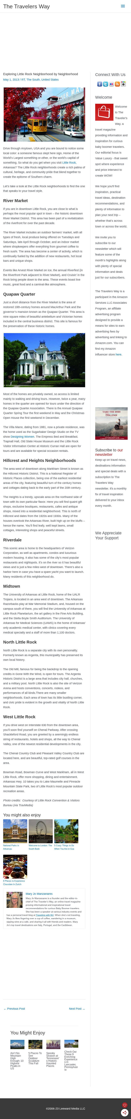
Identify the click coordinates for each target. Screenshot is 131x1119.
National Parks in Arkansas (11, 847)
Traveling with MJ (45, 915)
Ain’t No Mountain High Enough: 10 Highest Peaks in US (16, 1061)
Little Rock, (69, 162)
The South (33, 79)
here (118, 354)
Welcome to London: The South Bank (40, 847)
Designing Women (22, 436)
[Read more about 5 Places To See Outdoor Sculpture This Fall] (35, 1044)
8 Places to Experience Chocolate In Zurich (14, 882)
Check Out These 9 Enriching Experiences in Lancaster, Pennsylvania (71, 1060)
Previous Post (14, 1008)
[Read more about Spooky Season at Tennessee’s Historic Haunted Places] (53, 1044)
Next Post (77, 1008)
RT (23, 79)
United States (50, 79)
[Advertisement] (65, 36)
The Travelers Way (26, 6)
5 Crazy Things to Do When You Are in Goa (64, 847)
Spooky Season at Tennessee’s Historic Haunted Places (52, 1059)
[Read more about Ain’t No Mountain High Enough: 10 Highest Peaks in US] (17, 1044)
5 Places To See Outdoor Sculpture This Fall (35, 1058)
